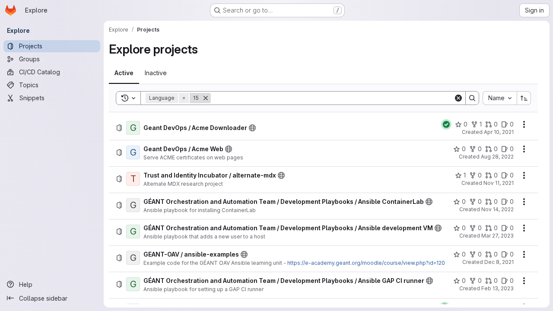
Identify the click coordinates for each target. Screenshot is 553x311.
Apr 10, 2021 (499, 132)
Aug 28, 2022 (497, 156)
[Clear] (458, 98)
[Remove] (205, 98)
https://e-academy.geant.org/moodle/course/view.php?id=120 (366, 263)
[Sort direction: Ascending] (524, 98)
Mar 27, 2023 (497, 235)
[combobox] (500, 98)
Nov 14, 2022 (497, 209)
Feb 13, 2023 (497, 288)
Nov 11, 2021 (498, 183)
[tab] (124, 73)
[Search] (472, 98)
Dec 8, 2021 (499, 262)
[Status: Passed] (446, 124)
